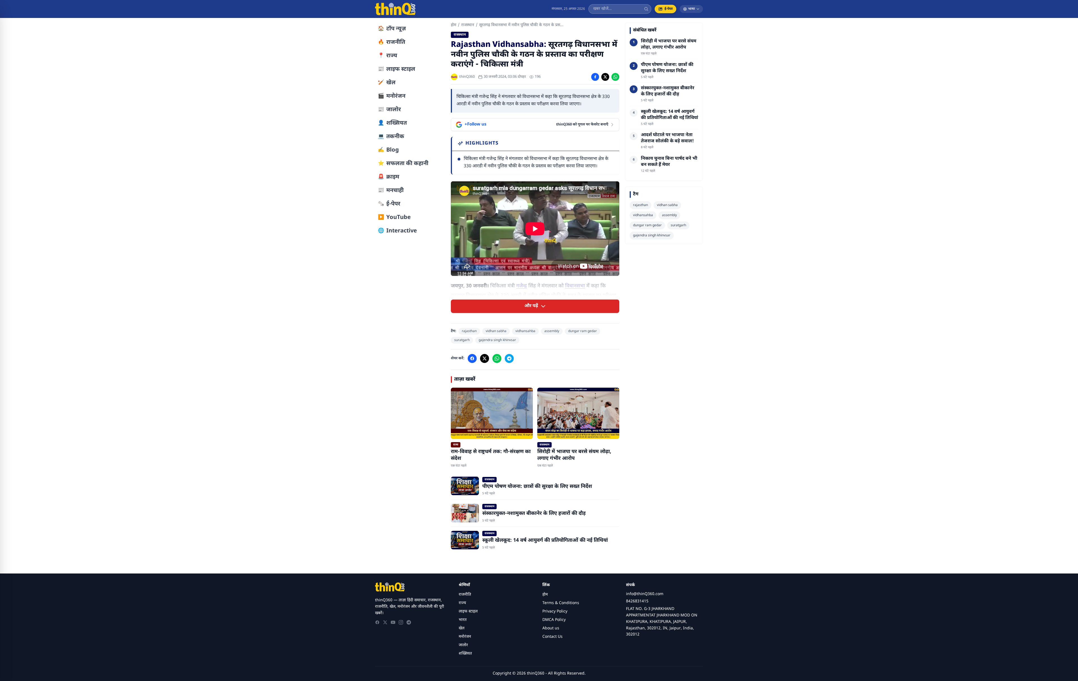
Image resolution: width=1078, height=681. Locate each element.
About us (550, 628)
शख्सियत (465, 653)
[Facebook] (377, 622)
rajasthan (469, 331)
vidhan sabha (496, 331)
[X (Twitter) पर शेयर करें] (605, 77)
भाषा (691, 9)
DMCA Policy (554, 620)
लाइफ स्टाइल (468, 611)
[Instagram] (401, 622)
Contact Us (552, 636)
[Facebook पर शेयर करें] (595, 77)
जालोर (463, 645)
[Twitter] (385, 622)
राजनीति (465, 594)
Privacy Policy (554, 611)
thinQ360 (467, 76)
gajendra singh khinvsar (497, 340)
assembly (551, 331)
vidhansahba (525, 331)
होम (453, 25)
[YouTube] (393, 622)
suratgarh (462, 340)
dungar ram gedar (582, 331)
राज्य (462, 603)
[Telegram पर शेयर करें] (509, 358)
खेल (461, 628)
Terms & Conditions (560, 603)
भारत (463, 620)
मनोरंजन (465, 636)
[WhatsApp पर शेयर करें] (615, 77)
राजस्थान (467, 25)
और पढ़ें (531, 306)
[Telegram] (408, 622)
